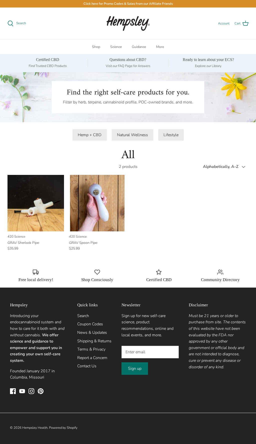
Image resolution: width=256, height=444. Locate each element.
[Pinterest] (41, 391)
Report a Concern (92, 358)
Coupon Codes (90, 324)
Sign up (135, 368)
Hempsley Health (35, 428)
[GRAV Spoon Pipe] (97, 203)
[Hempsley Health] (128, 23)
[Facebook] (13, 391)
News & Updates (92, 332)
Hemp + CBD (90, 135)
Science (116, 46)
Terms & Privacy (91, 349)
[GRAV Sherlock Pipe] (36, 203)
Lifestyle (171, 135)
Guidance (139, 46)
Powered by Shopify (63, 428)
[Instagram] (31, 391)
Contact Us (86, 366)
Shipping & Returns (94, 341)
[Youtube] (22, 391)
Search (83, 316)
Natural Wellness (132, 135)
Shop (96, 46)
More (160, 46)
